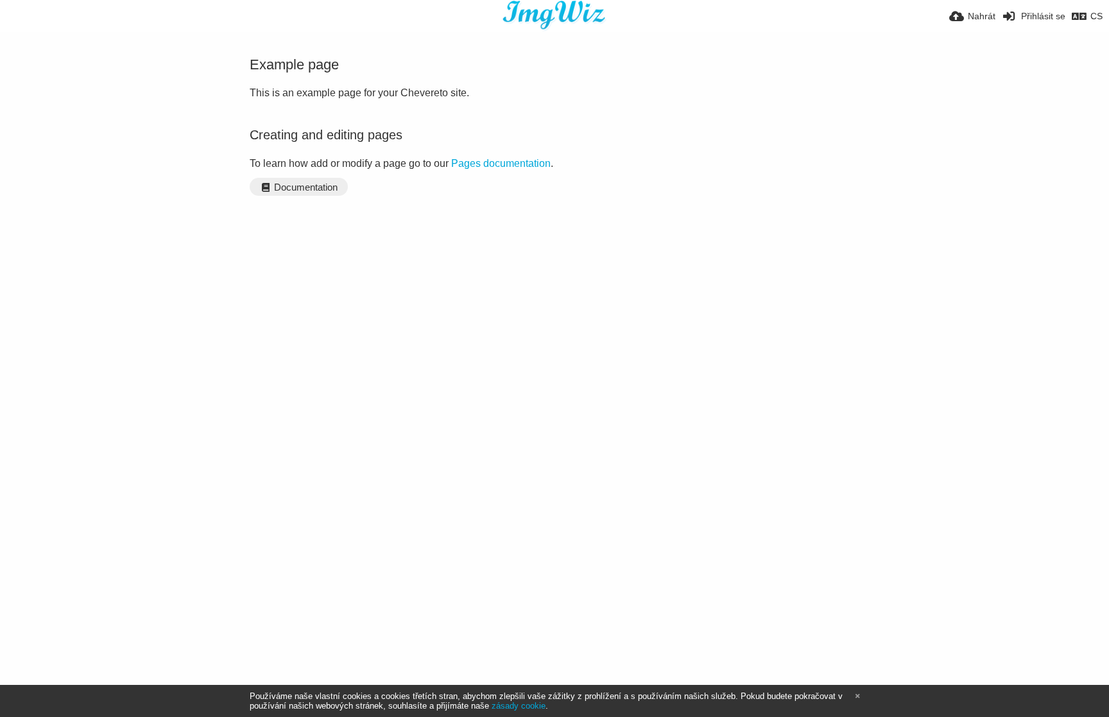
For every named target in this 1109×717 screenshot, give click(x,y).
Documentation (304, 187)
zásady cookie (519, 706)
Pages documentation (501, 163)
